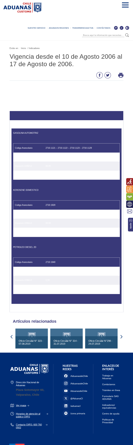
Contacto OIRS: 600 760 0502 (29, 426)
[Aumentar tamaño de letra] (116, 28)
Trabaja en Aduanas (107, 377)
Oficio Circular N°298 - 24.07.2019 (100, 342)
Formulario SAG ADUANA (110, 397)
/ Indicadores (34, 48)
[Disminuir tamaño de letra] (121, 28)
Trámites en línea (111, 390)
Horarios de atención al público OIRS (28, 415)
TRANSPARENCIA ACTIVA (82, 28)
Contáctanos (108, 384)
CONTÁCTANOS (103, 28)
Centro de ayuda (110, 413)
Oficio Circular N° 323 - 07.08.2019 (31, 342)
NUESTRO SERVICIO (36, 28)
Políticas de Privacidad (108, 421)
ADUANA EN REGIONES (59, 28)
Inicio (23, 48)
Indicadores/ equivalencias (109, 406)
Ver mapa (21, 405)
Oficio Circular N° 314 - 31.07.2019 (66, 342)
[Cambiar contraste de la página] (127, 28)
